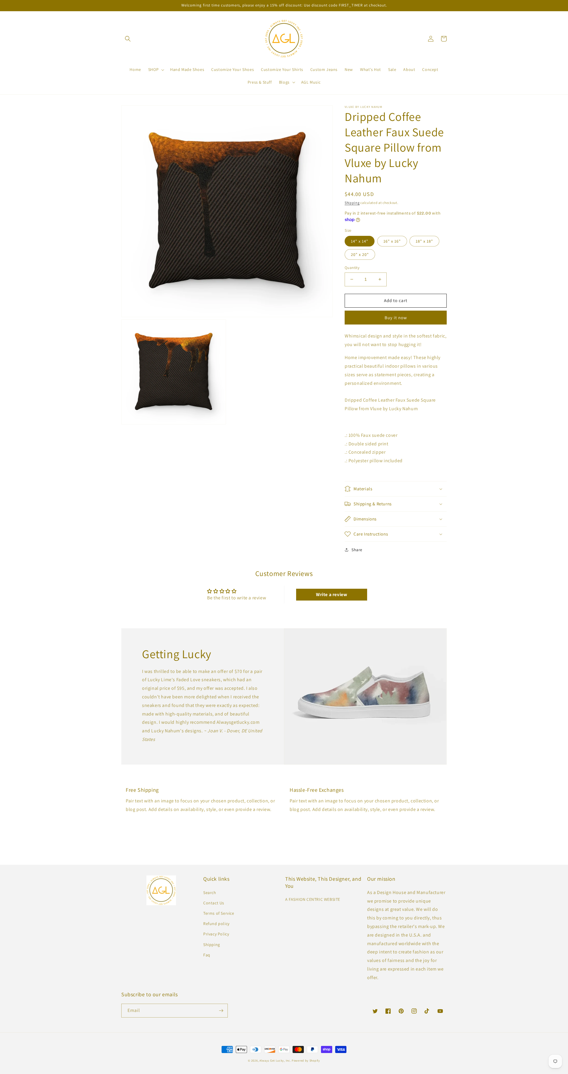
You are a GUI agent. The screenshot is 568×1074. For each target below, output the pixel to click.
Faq (206, 955)
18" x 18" (424, 241)
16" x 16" (392, 241)
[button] (127, 38)
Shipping (352, 202)
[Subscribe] (220, 1011)
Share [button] (356, 549)
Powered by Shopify (306, 1060)
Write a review (331, 594)
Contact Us (213, 903)
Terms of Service (218, 913)
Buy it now (396, 317)
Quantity (352, 267)
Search (209, 892)
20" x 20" (360, 254)
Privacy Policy (216, 934)
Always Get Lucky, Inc (274, 1060)
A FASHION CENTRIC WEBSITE (312, 899)
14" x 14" (359, 241)
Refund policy (216, 923)
